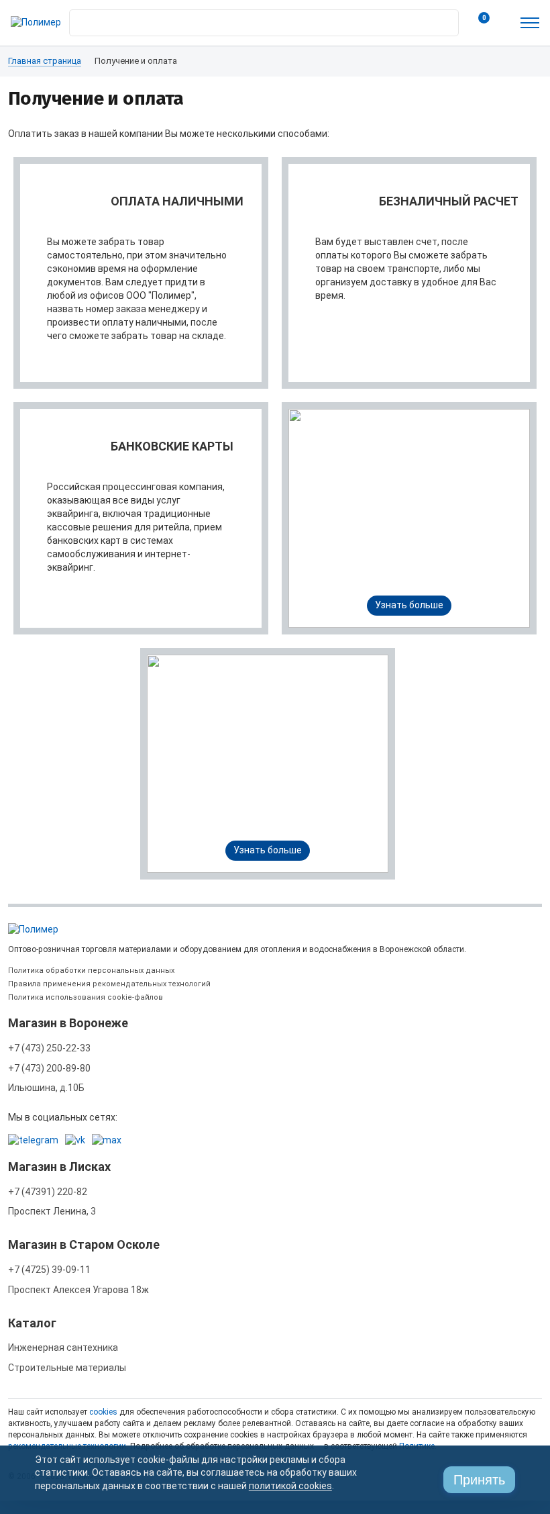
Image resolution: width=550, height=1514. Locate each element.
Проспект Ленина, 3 (52, 1211)
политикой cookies (290, 1485)
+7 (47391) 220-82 (47, 1191)
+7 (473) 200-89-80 (49, 1068)
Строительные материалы (67, 1367)
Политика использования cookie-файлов (85, 997)
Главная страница (44, 61)
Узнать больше (409, 605)
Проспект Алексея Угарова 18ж (78, 1289)
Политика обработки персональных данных (91, 970)
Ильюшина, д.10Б (46, 1087)
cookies (103, 1412)
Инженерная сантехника (63, 1347)
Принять (479, 1479)
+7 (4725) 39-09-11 (49, 1269)
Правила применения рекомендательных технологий (109, 984)
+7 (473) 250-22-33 (49, 1048)
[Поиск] (444, 19)
